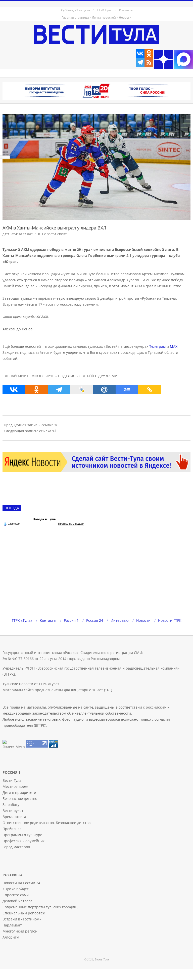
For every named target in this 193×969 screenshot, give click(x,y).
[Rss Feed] (148, 62)
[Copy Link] (149, 389)
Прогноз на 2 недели (71, 523)
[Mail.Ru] (104, 389)
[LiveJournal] (81, 389)
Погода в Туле (44, 519)
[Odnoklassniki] (148, 53)
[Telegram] (140, 62)
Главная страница (75, 17)
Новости (125, 17)
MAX (173, 346)
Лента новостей (104, 17)
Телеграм (157, 346)
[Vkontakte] (140, 53)
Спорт (62, 234)
